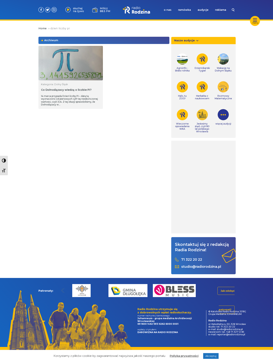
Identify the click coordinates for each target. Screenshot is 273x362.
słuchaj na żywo (78, 10)
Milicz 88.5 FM (105, 10)
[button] (63, 290)
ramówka (184, 10)
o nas (167, 10)
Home (42, 28)
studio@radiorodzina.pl (201, 267)
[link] (182, 62)
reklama (220, 10)
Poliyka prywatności (184, 356)
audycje (203, 10)
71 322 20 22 (191, 260)
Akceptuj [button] (210, 355)
